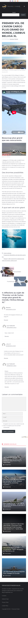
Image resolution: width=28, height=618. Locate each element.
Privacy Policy (5, 602)
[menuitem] (10, 1)
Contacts (4, 595)
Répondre (6, 320)
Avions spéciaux (7, 253)
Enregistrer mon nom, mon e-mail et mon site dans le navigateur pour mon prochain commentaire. (13, 425)
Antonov (5, 160)
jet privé (4, 195)
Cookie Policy (5, 605)
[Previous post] (2, 272)
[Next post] (26, 281)
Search (14, 12)
